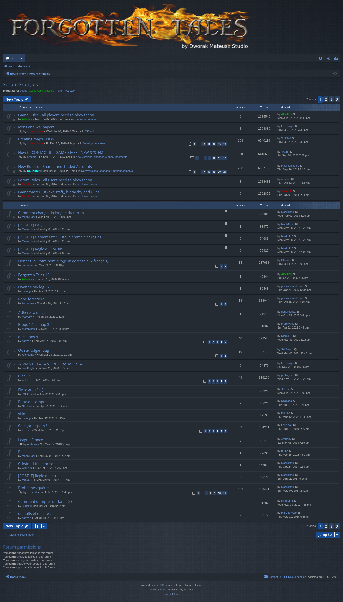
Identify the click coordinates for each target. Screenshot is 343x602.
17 (209, 144)
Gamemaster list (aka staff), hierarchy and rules (58, 191)
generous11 (288, 311)
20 (224, 144)
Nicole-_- (286, 335)
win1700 (27, 467)
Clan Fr (24, 375)
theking (26, 291)
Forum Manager (66, 90)
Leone (23, 90)
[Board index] (128, 27)
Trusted (26, 430)
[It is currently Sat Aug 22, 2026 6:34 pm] (335, 74)
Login (11, 66)
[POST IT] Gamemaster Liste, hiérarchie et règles (59, 236)
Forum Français (20, 84)
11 (219, 158)
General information (85, 119)
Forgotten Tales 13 (34, 274)
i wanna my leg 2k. (34, 286)
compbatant (35, 131)
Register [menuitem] (337, 59)
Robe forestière (31, 298)
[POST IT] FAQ (30, 224)
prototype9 (28, 328)
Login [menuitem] (329, 59)
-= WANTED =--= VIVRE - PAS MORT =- (50, 363)
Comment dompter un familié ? (45, 501)
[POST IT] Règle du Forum (40, 248)
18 (214, 144)
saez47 (26, 340)
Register (28, 66)
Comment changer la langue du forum (51, 212)
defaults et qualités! (35, 513)
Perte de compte (32, 401)
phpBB (158, 585)
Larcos (26, 265)
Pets (21, 451)
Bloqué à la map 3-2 (35, 324)
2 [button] (326, 99)
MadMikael (28, 216)
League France (30, 439)
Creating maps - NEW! (36, 138)
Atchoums (28, 303)
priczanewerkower (292, 286)
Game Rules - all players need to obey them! (56, 114)
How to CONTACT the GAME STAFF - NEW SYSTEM (60, 152)
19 (219, 144)
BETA (284, 450)
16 (203, 144)
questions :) (28, 336)
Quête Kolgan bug (33, 350)
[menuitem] (320, 58)
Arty (162, 589)
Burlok (26, 505)
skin (21, 413)
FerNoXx (286, 424)
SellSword (287, 349)
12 (224, 158)
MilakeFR (27, 229)
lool (24, 380)
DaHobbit (33, 170)
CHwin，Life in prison (37, 463)
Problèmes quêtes (33, 487)
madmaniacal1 (290, 165)
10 (214, 158)
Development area (94, 143)
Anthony (32, 444)
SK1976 (286, 138)
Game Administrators (41, 90)
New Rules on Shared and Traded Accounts (55, 166)
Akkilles (27, 119)
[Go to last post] (294, 114)
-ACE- (285, 151)
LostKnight (287, 126)
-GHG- (26, 394)
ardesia (31, 156)
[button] (337, 99)
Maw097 (27, 316)
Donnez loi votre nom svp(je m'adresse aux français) (63, 260)
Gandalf (27, 184)
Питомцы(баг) (30, 389)
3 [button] (332, 99)
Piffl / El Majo (289, 512)
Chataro (286, 260)
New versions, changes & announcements (101, 156)
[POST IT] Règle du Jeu (37, 475)
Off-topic (90, 131)
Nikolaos (27, 406)
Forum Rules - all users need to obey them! (55, 179)
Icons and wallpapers (36, 126)
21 (224, 171)
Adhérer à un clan (33, 312)
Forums (16, 58)
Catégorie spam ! (32, 425)
